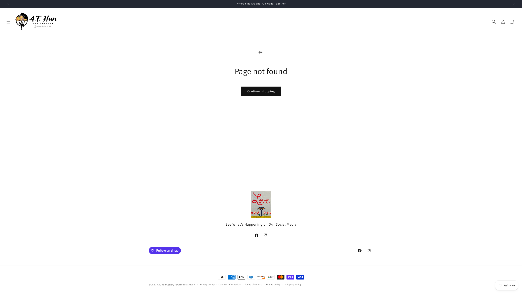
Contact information (230, 284)
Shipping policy (292, 284)
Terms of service (253, 284)
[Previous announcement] (7, 4)
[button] (8, 21)
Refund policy (273, 284)
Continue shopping (261, 91)
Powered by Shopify (185, 284)
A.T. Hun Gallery (165, 284)
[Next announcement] (514, 4)
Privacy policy (207, 284)
